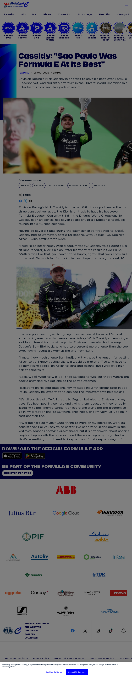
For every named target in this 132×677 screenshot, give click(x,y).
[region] (66, 669)
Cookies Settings (54, 672)
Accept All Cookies (76, 672)
